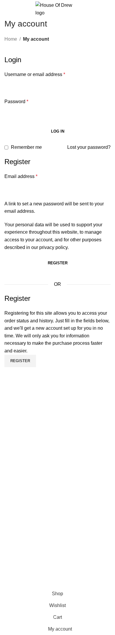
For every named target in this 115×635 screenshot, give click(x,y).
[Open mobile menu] (6, 9)
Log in (57, 131)
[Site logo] (57, 8)
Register (58, 263)
